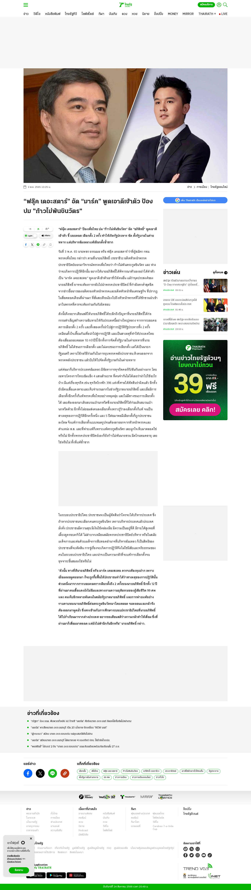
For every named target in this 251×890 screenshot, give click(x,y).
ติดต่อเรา (62, 852)
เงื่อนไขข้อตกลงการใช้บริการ (40, 852)
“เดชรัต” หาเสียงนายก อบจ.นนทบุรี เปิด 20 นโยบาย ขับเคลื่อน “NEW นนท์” (69, 727)
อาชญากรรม (32, 826)
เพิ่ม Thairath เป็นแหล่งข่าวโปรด (198, 200)
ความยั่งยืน (56, 830)
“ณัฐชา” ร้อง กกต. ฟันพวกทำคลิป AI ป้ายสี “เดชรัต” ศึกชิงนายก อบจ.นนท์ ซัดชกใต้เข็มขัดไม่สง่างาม (81, 721)
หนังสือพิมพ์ (109, 813)
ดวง (81, 822)
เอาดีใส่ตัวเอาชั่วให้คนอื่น (192, 771)
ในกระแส (30, 818)
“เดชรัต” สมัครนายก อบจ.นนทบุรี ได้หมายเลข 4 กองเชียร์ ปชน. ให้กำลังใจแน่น (70, 740)
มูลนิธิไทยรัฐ (78, 848)
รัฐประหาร (213, 771)
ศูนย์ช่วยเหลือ (121, 848)
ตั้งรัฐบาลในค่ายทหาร (88, 777)
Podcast (83, 830)
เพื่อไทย (95, 771)
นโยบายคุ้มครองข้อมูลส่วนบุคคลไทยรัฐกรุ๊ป (152, 848)
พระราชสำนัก (33, 813)
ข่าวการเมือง (121, 777)
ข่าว (189, 187)
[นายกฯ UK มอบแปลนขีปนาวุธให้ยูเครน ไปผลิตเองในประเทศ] (215, 305)
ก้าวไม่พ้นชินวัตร (130, 771)
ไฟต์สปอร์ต (158, 818)
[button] (26, 244)
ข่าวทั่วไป (160, 777)
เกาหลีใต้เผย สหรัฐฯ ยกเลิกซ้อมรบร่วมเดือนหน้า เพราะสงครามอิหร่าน (181, 321)
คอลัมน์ (82, 818)
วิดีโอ (105, 826)
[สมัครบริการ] (195, 380)
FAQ (109, 848)
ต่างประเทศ (168, 290)
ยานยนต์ (55, 826)
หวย (105, 822)
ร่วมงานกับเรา (44, 848)
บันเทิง (106, 818)
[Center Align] (31, 838)
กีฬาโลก (135, 822)
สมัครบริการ (206, 4)
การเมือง (202, 187)
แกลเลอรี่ (135, 826)
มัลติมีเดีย (83, 834)
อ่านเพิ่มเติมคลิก (14, 857)
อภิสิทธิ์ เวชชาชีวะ (151, 771)
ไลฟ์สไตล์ (107, 830)
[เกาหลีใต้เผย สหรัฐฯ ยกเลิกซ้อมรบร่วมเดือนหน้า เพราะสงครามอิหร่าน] (215, 324)
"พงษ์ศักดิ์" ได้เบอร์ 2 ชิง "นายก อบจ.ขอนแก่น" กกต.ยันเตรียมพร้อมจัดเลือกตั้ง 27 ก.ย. (75, 746)
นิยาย (81, 826)
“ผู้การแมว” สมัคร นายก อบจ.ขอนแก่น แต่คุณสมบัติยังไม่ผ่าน (61, 734)
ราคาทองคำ (32, 830)
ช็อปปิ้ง (187, 809)
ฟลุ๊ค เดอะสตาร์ (110, 771)
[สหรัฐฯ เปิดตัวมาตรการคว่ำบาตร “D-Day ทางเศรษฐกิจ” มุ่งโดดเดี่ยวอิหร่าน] (215, 285)
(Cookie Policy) (14, 862)
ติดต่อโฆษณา (76, 852)
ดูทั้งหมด (218, 272)
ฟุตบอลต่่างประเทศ (140, 813)
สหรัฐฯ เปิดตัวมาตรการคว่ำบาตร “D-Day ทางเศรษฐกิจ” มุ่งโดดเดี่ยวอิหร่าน (181, 283)
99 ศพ (107, 777)
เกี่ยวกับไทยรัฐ (62, 848)
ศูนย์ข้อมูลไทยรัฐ (95, 848)
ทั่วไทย (54, 813)
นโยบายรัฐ (31, 822)
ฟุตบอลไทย (158, 813)
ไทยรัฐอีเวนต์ (190, 813)
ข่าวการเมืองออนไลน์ (141, 777)
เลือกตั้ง (82, 771)
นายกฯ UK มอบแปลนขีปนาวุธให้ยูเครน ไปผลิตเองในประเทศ (180, 302)
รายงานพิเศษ (85, 813)
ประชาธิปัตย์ (170, 771)
